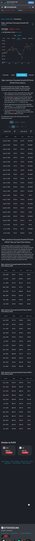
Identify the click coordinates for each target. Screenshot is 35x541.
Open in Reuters (26, 463)
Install (31, 2)
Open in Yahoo (5, 461)
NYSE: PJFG (9, 19)
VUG (7, 448)
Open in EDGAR (17, 463)
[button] (2, 7)
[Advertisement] (17, 68)
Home (3, 19)
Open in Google (15, 461)
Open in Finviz (24, 461)
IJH (23, 448)
